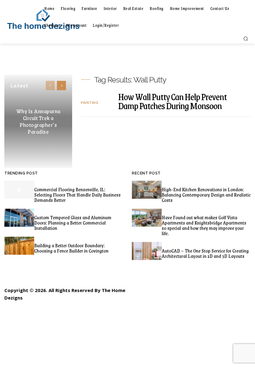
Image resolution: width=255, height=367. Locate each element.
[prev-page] (50, 85)
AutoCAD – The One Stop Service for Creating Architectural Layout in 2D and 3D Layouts (205, 253)
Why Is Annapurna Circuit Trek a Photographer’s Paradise (38, 121)
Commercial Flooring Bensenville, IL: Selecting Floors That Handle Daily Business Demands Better (77, 194)
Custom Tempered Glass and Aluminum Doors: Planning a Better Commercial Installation (72, 222)
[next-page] (61, 85)
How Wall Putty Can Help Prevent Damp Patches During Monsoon (172, 101)
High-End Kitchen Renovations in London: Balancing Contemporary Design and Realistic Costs (206, 194)
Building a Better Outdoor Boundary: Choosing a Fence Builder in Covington (71, 247)
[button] (246, 39)
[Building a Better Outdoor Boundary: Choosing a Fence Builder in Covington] (19, 245)
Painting (89, 103)
